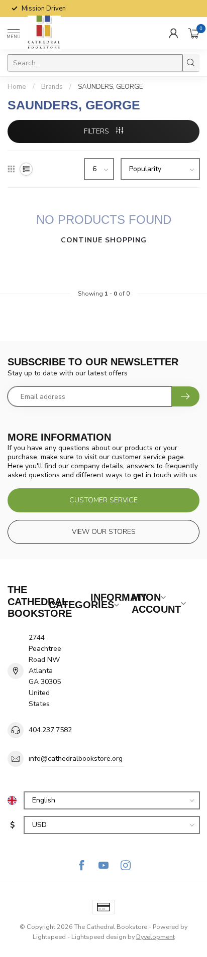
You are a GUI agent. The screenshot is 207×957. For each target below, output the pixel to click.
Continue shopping (104, 240)
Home (17, 86)
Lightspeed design (98, 936)
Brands (52, 86)
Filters (97, 131)
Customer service (103, 500)
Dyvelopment (155, 936)
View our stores (104, 531)
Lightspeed (49, 936)
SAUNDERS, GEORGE (110, 86)
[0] (193, 33)
